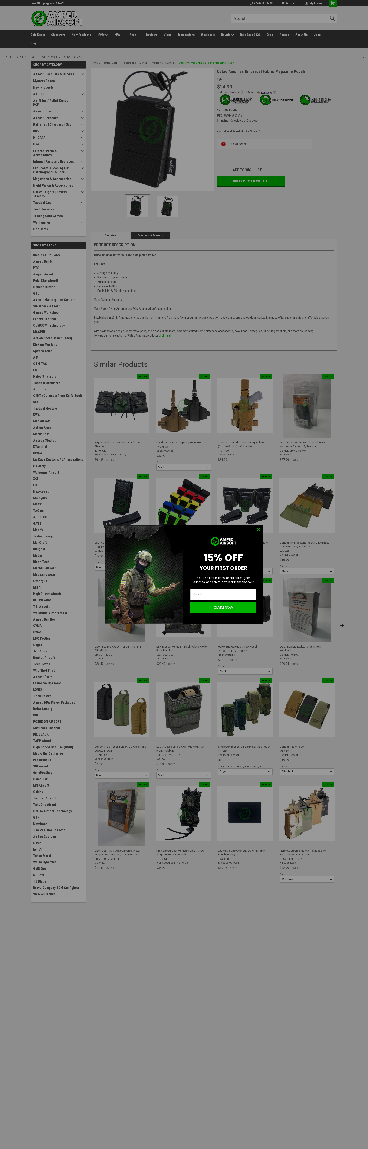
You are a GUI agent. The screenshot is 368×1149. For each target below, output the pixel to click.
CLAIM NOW (223, 607)
